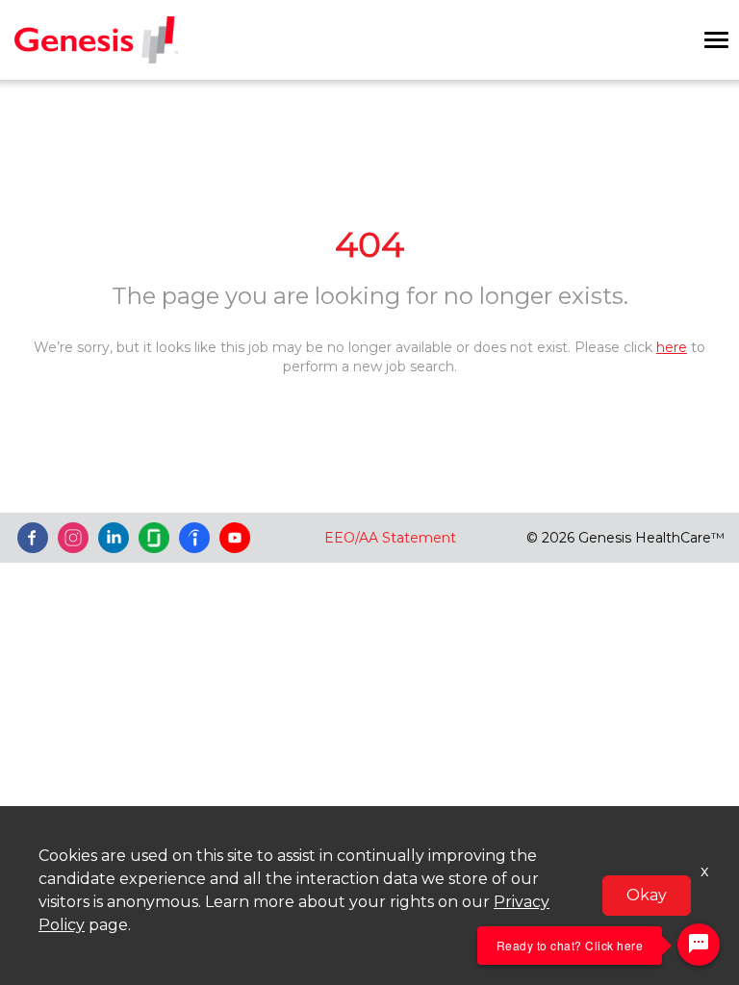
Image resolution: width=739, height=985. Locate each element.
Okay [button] (646, 895)
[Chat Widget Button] (698, 944)
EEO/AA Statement (390, 537)
